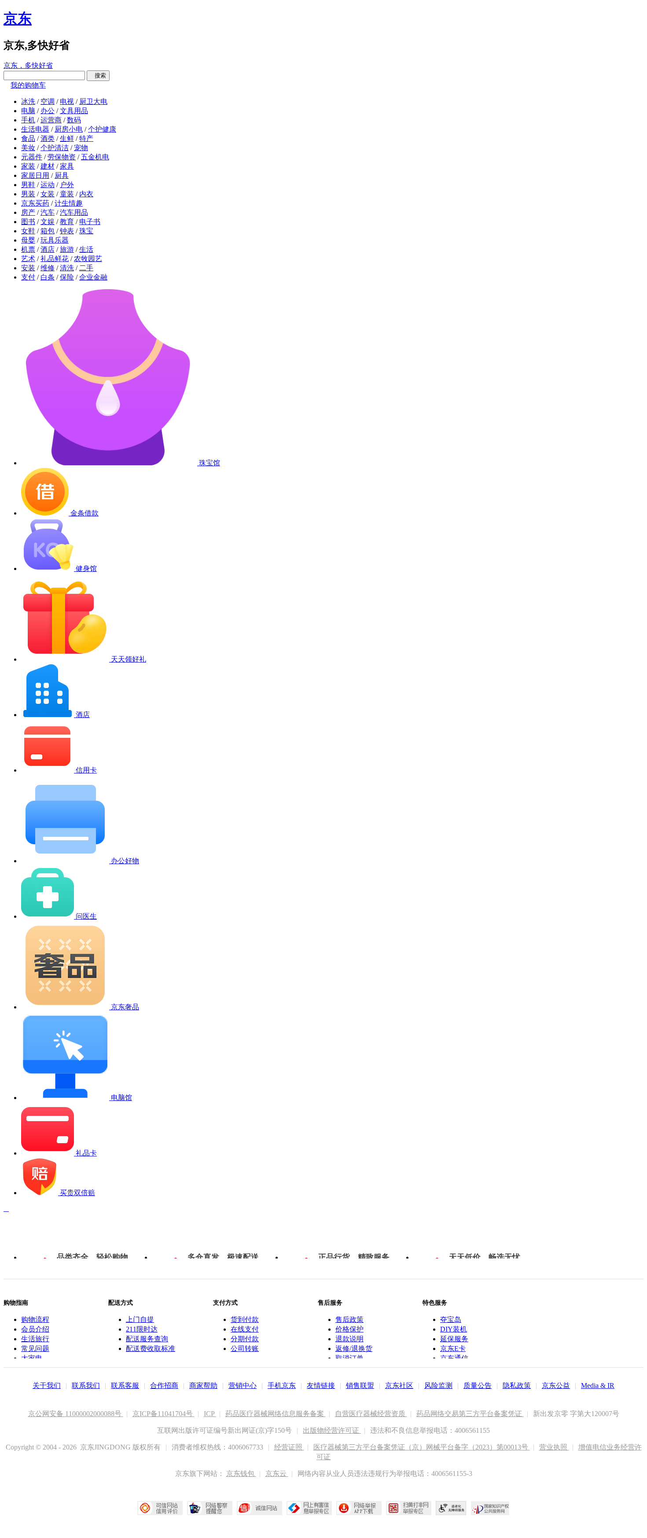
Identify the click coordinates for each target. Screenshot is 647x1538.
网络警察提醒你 (209, 1508)
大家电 (31, 1358)
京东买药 (35, 203)
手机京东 (282, 1385)
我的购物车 (28, 85)
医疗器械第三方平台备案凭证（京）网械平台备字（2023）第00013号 (421, 1447)
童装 (67, 194)
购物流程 (35, 1319)
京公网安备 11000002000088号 (75, 1413)
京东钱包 (241, 1473)
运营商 (51, 120)
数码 (74, 120)
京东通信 (454, 1358)
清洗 (67, 268)
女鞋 (28, 231)
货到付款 (245, 1319)
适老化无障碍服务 (451, 1508)
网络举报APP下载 (359, 1508)
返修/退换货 (353, 1348)
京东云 (276, 1473)
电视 (67, 101)
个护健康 (102, 129)
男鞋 (28, 184)
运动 (47, 184)
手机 (28, 120)
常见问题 (35, 1348)
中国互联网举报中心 (309, 1508)
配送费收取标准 (150, 1348)
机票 (28, 249)
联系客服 (125, 1385)
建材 (47, 166)
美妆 (28, 147)
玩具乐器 (54, 240)
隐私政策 (517, 1385)
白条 (47, 277)
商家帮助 (203, 1385)
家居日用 (35, 175)
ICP (210, 1413)
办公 (47, 110)
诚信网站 (259, 1508)
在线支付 (245, 1329)
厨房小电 (69, 129)
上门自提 (140, 1319)
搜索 (98, 75)
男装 (28, 194)
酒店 (47, 249)
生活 (86, 249)
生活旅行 (35, 1339)
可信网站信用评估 (160, 1508)
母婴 (28, 240)
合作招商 (164, 1385)
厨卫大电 (93, 101)
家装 (28, 166)
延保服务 (454, 1339)
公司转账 (245, 1348)
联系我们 (86, 1385)
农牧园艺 (88, 258)
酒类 (47, 138)
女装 (47, 194)
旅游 (67, 249)
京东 (18, 18)
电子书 (89, 221)
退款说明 (349, 1339)
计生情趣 (69, 203)
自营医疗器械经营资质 (371, 1413)
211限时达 (142, 1329)
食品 (28, 138)
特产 (86, 138)
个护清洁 (54, 147)
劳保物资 (62, 157)
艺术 (28, 258)
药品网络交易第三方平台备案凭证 (470, 1413)
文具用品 (74, 110)
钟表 (67, 231)
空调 (47, 101)
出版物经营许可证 (332, 1430)
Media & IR (597, 1385)
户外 (67, 184)
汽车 (47, 212)
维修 (47, 268)
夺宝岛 (450, 1319)
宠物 (81, 147)
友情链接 (321, 1385)
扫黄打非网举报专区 (408, 1508)
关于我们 (47, 1385)
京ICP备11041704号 (163, 1413)
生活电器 (35, 129)
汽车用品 (74, 212)
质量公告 (477, 1385)
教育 (67, 221)
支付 (28, 277)
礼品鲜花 (54, 258)
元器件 (31, 157)
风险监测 (438, 1385)
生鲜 (67, 138)
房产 (28, 212)
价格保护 (349, 1329)
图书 (28, 221)
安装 (28, 268)
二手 (86, 268)
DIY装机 (453, 1329)
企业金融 (93, 277)
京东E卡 (453, 1348)
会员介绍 (35, 1329)
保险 (67, 277)
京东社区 (399, 1385)
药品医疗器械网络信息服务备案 (275, 1413)
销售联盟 (360, 1385)
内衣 (86, 194)
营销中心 (242, 1385)
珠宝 (86, 231)
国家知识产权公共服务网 (490, 1508)
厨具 (62, 175)
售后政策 (349, 1319)
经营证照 (289, 1447)
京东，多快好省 (28, 65)
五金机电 (95, 157)
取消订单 (349, 1358)
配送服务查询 (147, 1339)
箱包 (47, 231)
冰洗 (28, 101)
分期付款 (245, 1339)
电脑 (28, 110)
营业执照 (554, 1447)
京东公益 (556, 1385)
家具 (67, 166)
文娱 (47, 221)
